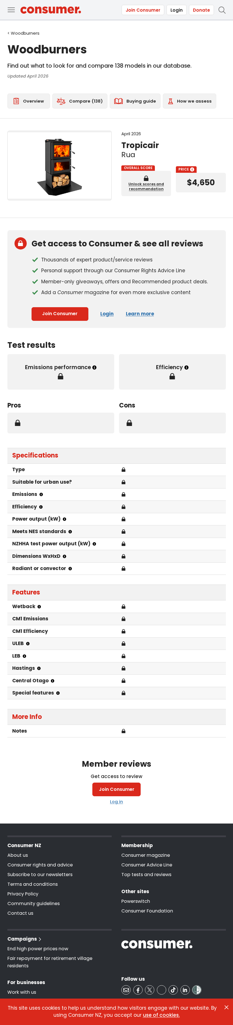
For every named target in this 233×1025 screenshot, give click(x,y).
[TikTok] (173, 990)
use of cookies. (161, 1015)
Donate (201, 10)
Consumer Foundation (147, 911)
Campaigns (22, 938)
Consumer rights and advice (40, 865)
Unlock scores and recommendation (146, 186)
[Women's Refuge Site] (196, 990)
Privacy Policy (22, 894)
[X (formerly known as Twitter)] (149, 990)
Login (176, 10)
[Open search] (222, 10)
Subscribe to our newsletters (39, 874)
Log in (116, 801)
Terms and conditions (32, 884)
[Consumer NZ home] (50, 10)
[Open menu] (11, 10)
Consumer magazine (145, 855)
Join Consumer (143, 10)
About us (17, 855)
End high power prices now (37, 948)
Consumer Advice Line (146, 865)
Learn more (140, 313)
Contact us (20, 913)
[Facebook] (138, 990)
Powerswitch (135, 901)
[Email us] (126, 990)
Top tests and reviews (146, 874)
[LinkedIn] (185, 990)
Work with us (21, 992)
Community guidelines (33, 903)
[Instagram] (161, 990)
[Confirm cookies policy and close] (226, 1007)
